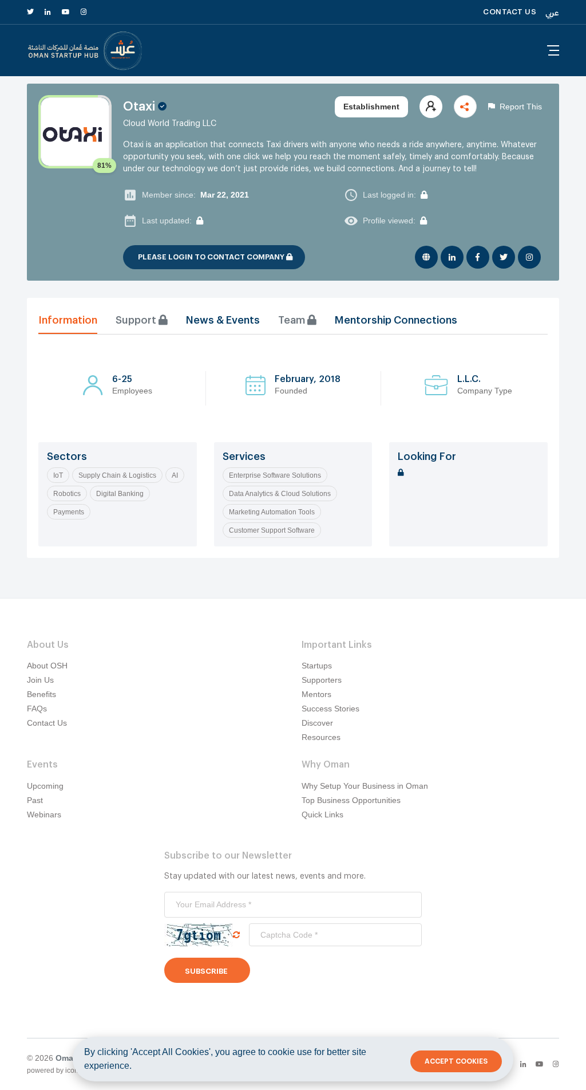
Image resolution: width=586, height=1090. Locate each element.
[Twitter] (503, 257)
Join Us (40, 679)
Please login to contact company (212, 257)
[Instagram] (529, 257)
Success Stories (330, 708)
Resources (321, 737)
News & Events (223, 320)
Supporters (322, 679)
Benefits (41, 694)
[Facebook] (477, 257)
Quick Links (322, 814)
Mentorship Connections (396, 320)
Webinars (44, 814)
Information (67, 320)
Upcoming (45, 785)
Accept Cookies (456, 1061)
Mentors (316, 694)
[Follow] (430, 106)
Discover (317, 722)
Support (137, 320)
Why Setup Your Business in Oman (365, 785)
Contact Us (47, 722)
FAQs (37, 708)
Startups (317, 665)
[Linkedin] (452, 257)
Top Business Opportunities (351, 800)
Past (35, 800)
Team (292, 320)
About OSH (47, 665)
